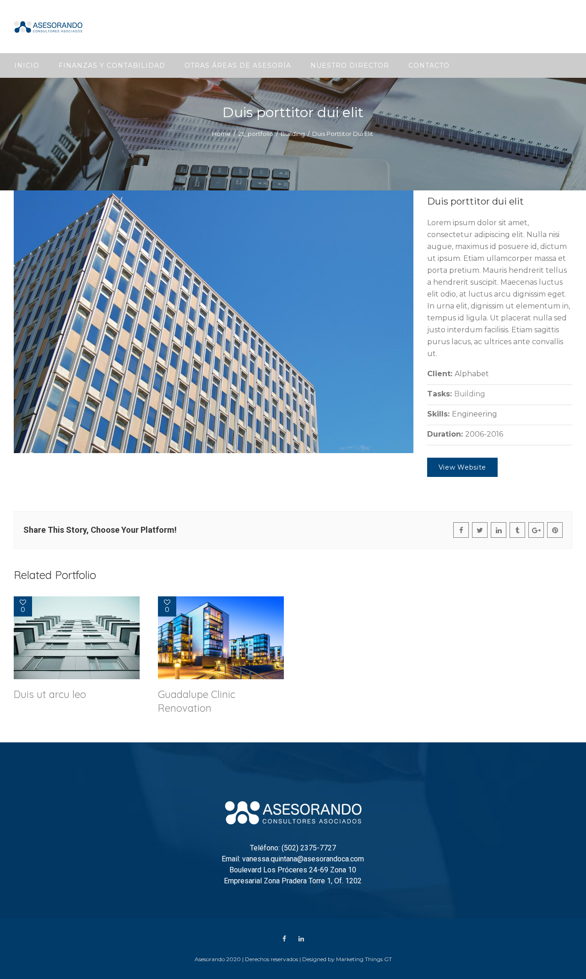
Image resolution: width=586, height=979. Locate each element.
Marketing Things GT (364, 959)
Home (221, 133)
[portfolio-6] (213, 321)
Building (293, 133)
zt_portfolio (255, 133)
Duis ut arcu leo (50, 694)
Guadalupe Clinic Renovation (196, 701)
